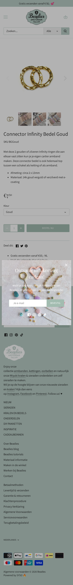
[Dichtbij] (66, 265)
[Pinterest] (39, 314)
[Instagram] (34, 314)
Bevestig (55, 303)
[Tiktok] (44, 314)
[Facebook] (28, 314)
